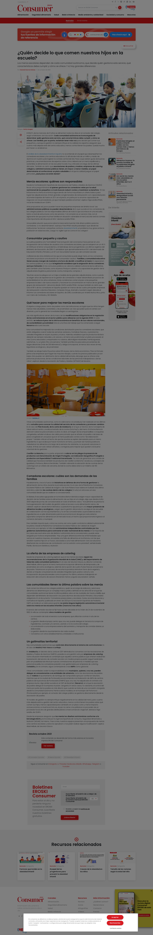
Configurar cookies (115, 928)
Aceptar (115, 917)
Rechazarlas (115, 923)
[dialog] (80, 922)
